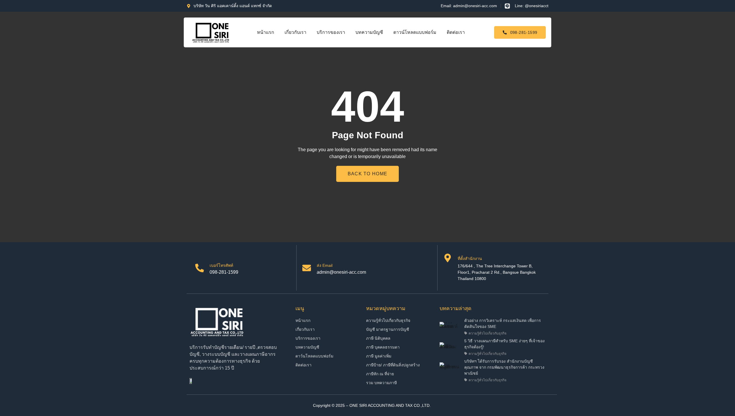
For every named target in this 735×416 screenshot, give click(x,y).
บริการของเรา (331, 32)
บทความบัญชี (369, 32)
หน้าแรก (265, 32)
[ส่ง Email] (306, 268)
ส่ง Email (324, 265)
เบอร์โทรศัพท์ (221, 265)
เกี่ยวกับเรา (295, 32)
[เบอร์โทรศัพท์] (199, 268)
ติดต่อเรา (456, 32)
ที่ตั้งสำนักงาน (470, 258)
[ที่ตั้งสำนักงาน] (447, 258)
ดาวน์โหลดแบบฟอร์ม (414, 32)
